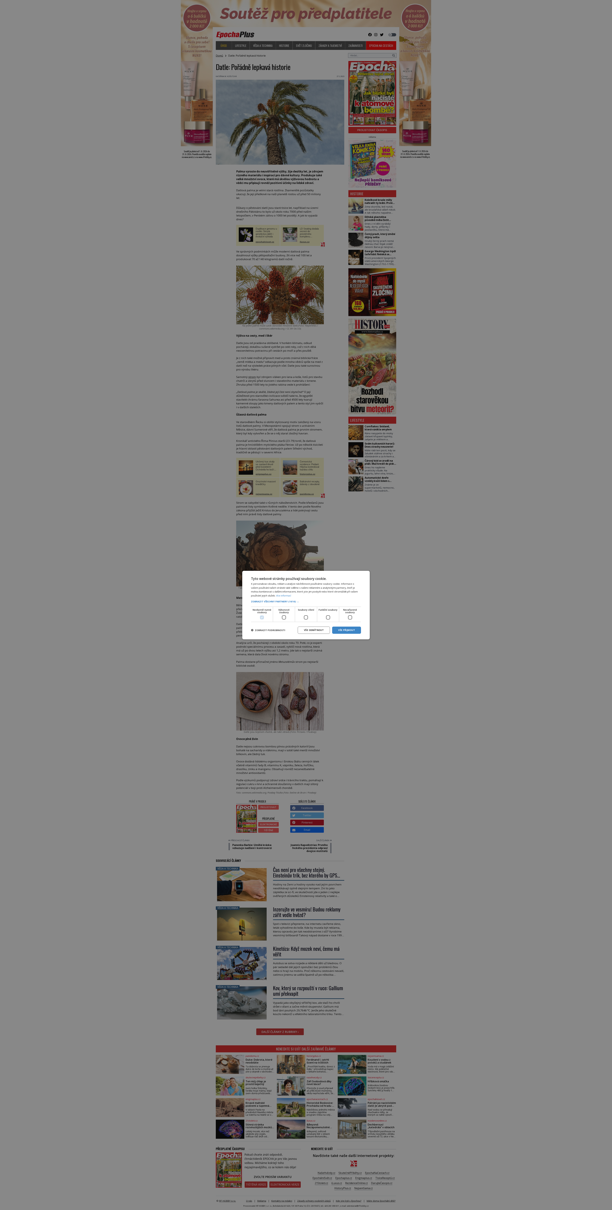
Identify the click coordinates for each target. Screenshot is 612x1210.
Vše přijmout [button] (346, 630)
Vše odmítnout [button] (314, 630)
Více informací (283, 595)
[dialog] (306, 605)
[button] (306, 601)
